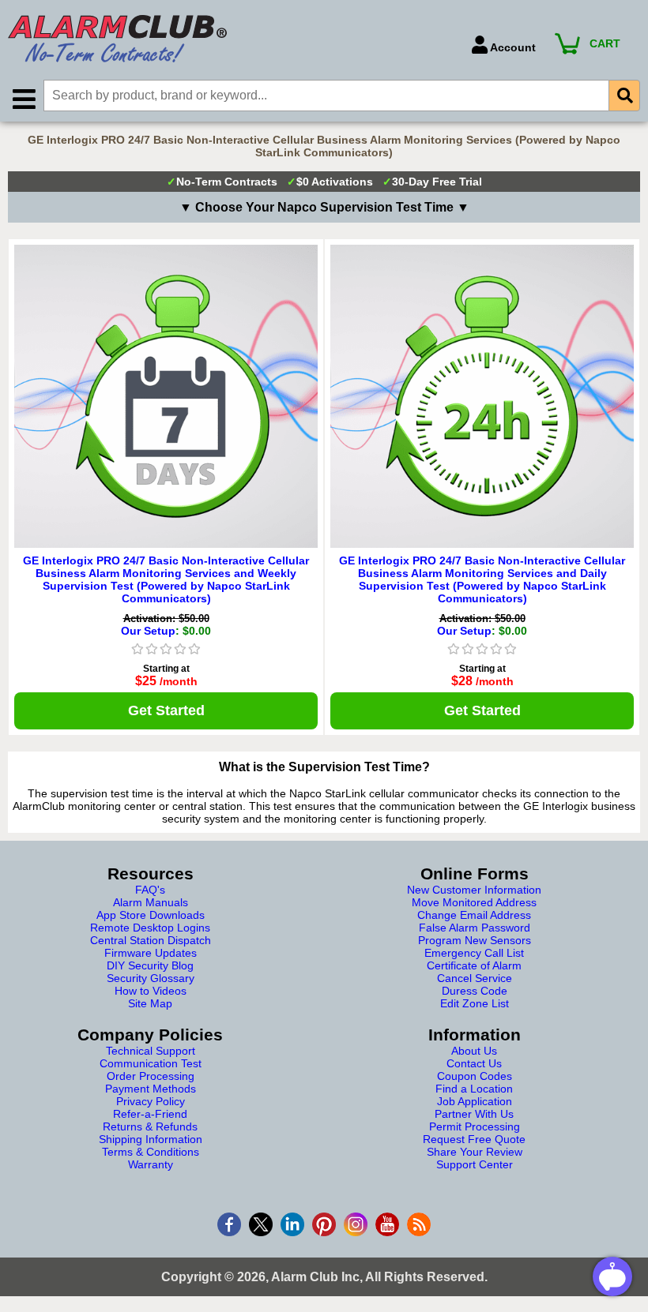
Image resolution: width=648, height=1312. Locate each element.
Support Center (474, 1164)
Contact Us (474, 1063)
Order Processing (150, 1076)
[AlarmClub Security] (232, 38)
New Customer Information (474, 889)
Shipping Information (150, 1139)
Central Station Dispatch (150, 940)
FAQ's (150, 889)
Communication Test (151, 1063)
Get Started (166, 710)
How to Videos (150, 990)
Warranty (150, 1164)
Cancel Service (474, 978)
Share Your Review (474, 1151)
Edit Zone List (474, 1003)
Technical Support (150, 1050)
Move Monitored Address (474, 902)
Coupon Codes (474, 1076)
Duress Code (474, 990)
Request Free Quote (474, 1139)
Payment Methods (150, 1088)
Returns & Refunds (150, 1126)
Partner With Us (474, 1114)
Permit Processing (474, 1126)
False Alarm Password (474, 927)
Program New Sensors (474, 940)
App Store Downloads (150, 915)
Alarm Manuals (150, 902)
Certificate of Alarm (474, 965)
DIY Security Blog (150, 965)
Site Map (150, 1003)
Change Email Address (474, 915)
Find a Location (474, 1088)
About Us (474, 1050)
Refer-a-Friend (150, 1114)
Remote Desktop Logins (150, 927)
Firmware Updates (150, 953)
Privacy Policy (150, 1101)
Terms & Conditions (150, 1151)
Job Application (474, 1101)
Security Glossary (150, 978)
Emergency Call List (474, 953)
